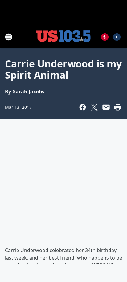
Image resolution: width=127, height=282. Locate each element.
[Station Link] (63, 37)
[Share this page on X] (94, 107)
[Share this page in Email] (106, 107)
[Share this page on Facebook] (82, 107)
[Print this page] (117, 107)
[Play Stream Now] (117, 37)
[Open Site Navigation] (8, 37)
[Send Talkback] (105, 37)
